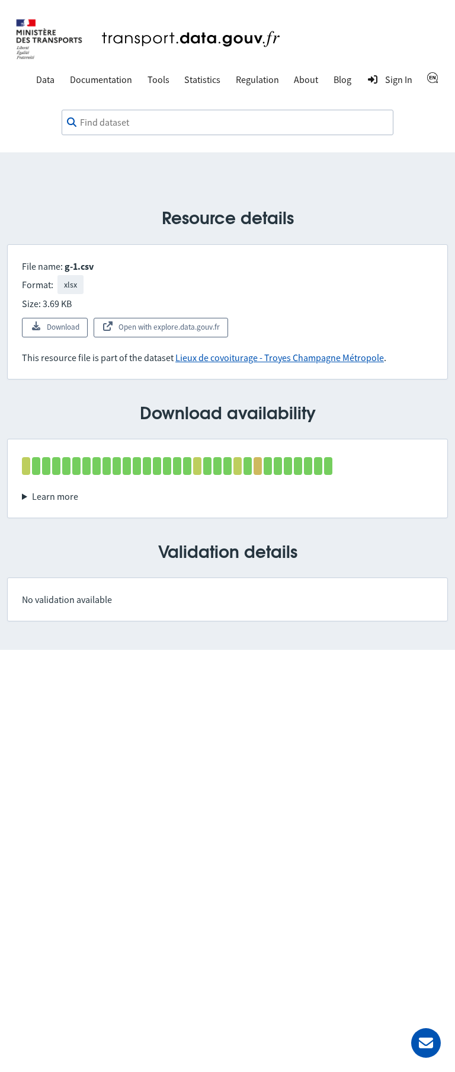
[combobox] (227, 123)
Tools (158, 79)
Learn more (55, 496)
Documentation (101, 79)
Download (63, 327)
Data (45, 79)
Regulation (257, 79)
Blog (342, 79)
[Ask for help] (426, 1043)
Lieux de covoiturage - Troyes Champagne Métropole (279, 357)
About (306, 79)
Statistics (202, 79)
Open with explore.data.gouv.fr (169, 327)
